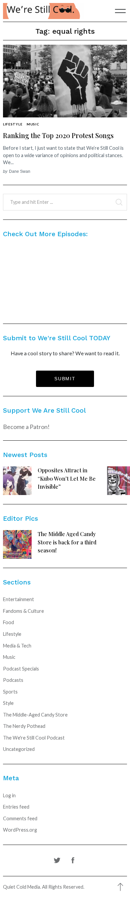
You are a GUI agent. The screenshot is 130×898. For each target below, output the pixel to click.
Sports (10, 692)
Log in (9, 795)
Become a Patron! (26, 426)
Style (8, 703)
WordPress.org (20, 830)
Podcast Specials (21, 668)
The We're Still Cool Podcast (34, 738)
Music (33, 124)
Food (8, 622)
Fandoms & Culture (23, 611)
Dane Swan (19, 171)
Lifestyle (12, 124)
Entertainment (18, 599)
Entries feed (16, 807)
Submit (65, 378)
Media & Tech (17, 645)
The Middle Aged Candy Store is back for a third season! (67, 542)
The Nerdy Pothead (24, 726)
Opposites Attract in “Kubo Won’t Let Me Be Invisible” (67, 478)
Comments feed (20, 818)
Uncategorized (19, 749)
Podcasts (13, 680)
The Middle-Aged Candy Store (35, 715)
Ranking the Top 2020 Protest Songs (58, 135)
